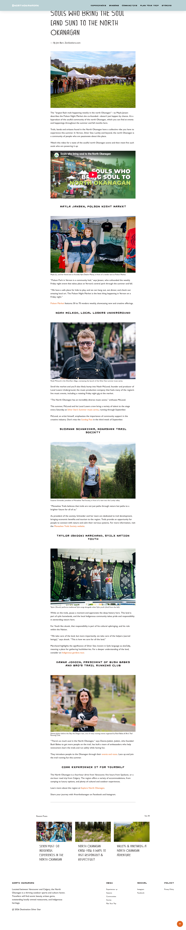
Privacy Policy (169, 889)
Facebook (140, 893)
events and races (109, 754)
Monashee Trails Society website (69, 526)
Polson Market (57, 303)
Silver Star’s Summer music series (83, 409)
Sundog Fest (86, 419)
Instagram (140, 889)
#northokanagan (25, 5)
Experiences (98, 5)
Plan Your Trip (149, 5)
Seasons (114, 5)
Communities (129, 5)
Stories (166, 5)
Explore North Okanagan (92, 787)
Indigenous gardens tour (73, 652)
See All (147, 816)
